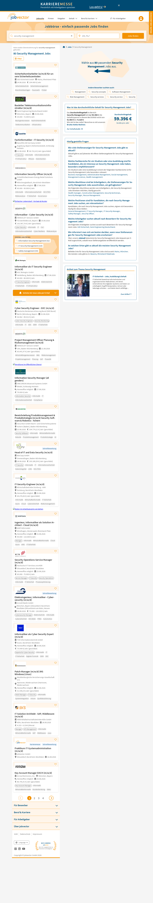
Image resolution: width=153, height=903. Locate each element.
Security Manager (75, 195)
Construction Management (93, 193)
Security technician (112, 193)
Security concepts (99, 92)
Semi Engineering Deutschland (102, 227)
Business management (77, 174)
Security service (116, 97)
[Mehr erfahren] (36, 759)
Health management (94, 177)
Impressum (37, 834)
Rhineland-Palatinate (106, 254)
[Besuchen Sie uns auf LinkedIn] (19, 849)
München (124, 251)
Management (80, 92)
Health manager (74, 193)
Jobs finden (133, 36)
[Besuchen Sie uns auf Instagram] (15, 849)
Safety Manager (74, 213)
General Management (77, 211)
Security (132, 97)
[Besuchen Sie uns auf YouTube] (23, 849)
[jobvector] (20, 17)
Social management (119, 174)
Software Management (121, 92)
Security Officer (88, 213)
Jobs (70, 47)
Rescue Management (91, 195)
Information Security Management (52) (34, 240)
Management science (77, 177)
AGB (16, 834)
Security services (97, 97)
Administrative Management (99, 174)
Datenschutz (25, 834)
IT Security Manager (94, 211)
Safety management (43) (28, 251)
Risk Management (77, 97)
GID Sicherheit (84, 227)
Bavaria (93, 254)
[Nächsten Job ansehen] (51, 798)
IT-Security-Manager (112, 211)
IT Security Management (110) (30, 246)
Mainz (117, 251)
